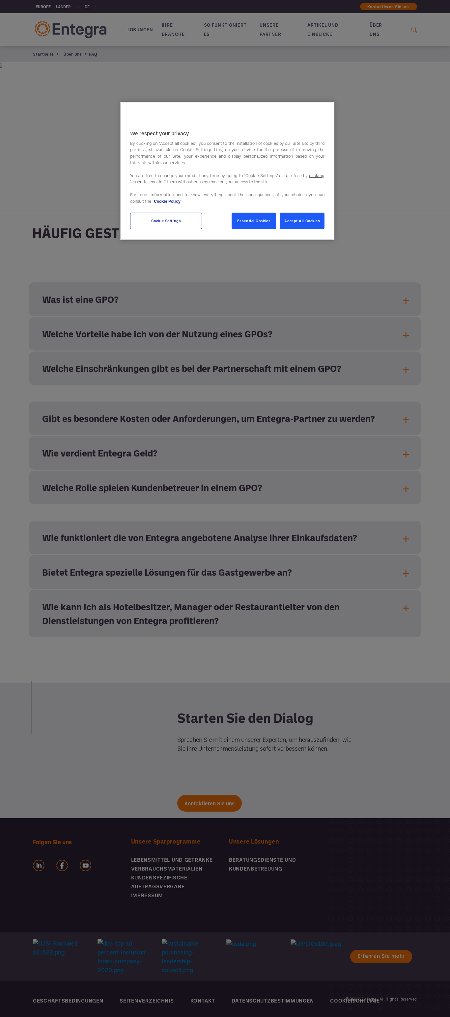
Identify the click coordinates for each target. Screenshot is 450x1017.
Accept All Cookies (302, 221)
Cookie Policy (167, 201)
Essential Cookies (254, 221)
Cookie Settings (166, 221)
